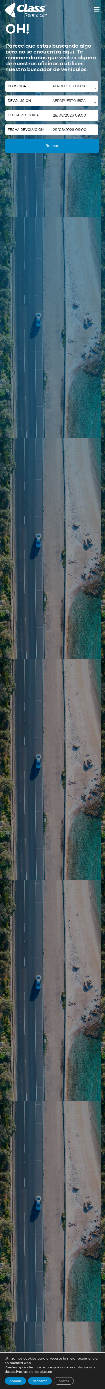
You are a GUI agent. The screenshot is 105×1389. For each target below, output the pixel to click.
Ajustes (64, 1381)
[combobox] (74, 86)
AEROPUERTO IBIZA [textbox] (69, 86)
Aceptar (15, 1381)
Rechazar (40, 1381)
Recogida (17, 86)
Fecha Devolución (26, 129)
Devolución (19, 100)
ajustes (46, 1372)
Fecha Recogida (23, 115)
